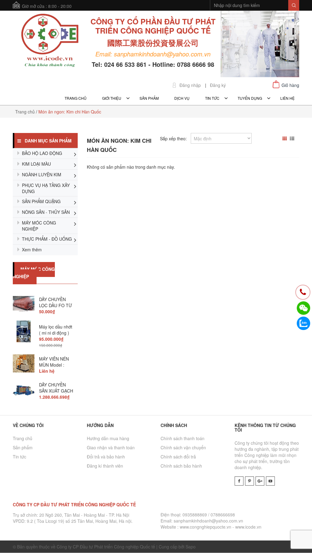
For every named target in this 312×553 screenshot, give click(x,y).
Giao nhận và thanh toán (111, 447)
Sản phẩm (23, 447)
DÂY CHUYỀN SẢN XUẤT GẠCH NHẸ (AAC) (56, 391)
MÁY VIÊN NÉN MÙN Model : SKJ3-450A (54, 365)
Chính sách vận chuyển (183, 447)
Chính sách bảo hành (181, 466)
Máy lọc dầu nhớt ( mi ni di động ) (55, 330)
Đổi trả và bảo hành (106, 457)
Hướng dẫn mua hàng (108, 438)
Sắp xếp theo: (173, 138)
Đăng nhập (190, 85)
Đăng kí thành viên (105, 466)
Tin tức (19, 457)
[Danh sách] (293, 138)
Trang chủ (25, 112)
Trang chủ (22, 438)
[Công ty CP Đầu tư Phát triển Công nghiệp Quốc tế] (49, 41)
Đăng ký (218, 85)
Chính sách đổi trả (178, 457)
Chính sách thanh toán (182, 438)
